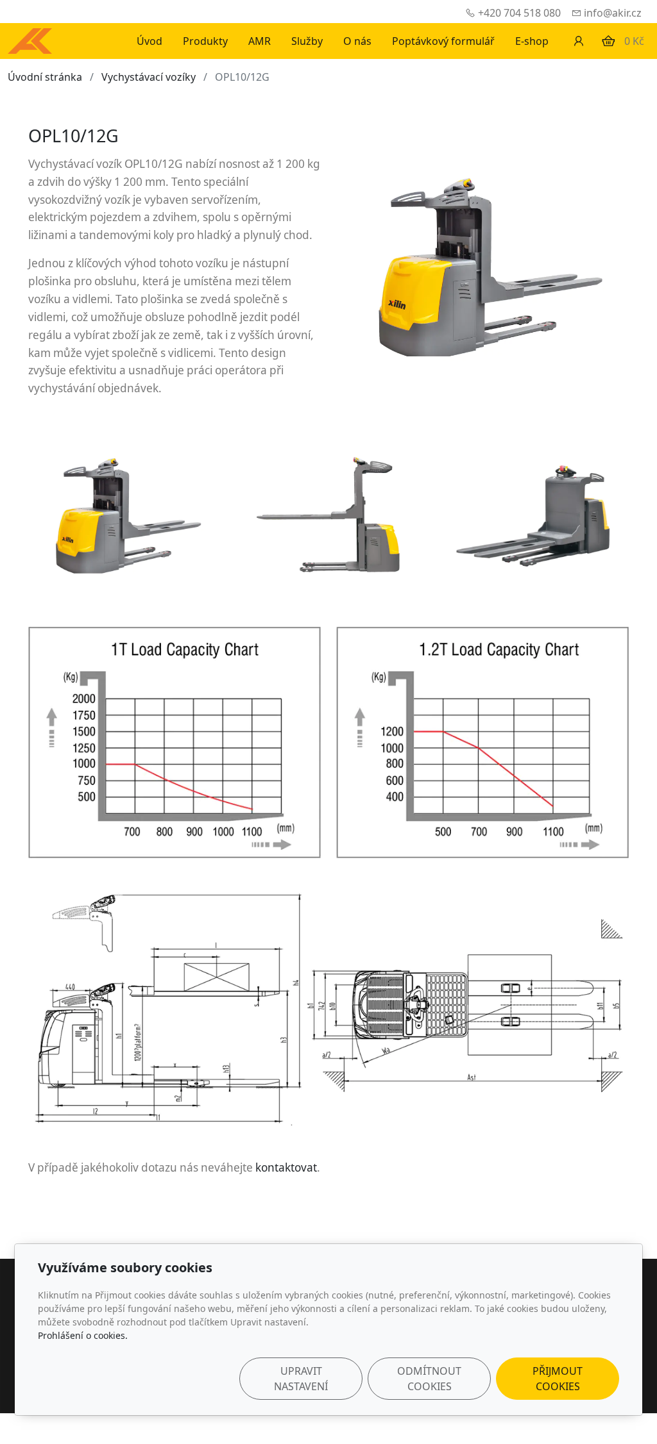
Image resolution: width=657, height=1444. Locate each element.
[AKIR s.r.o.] (30, 40)
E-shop (532, 41)
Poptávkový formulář (443, 41)
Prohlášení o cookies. (83, 1335)
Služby (307, 41)
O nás (357, 41)
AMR (259, 41)
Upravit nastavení (301, 1378)
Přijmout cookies (558, 1378)
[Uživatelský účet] (578, 41)
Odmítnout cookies (429, 1378)
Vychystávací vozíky (148, 77)
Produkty (205, 41)
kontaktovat (286, 1167)
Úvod (149, 41)
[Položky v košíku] (608, 41)
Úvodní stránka (45, 77)
